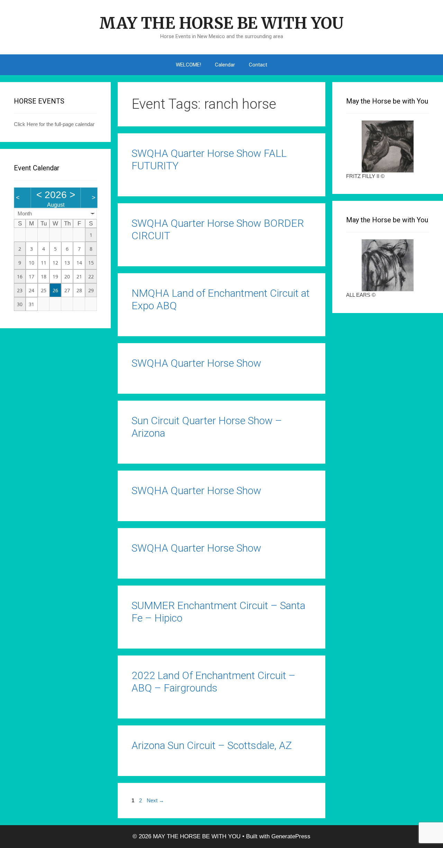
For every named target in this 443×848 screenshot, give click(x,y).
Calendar (225, 65)
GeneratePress (290, 836)
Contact (258, 65)
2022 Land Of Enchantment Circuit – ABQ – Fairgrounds (214, 681)
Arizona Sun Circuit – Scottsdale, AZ (212, 745)
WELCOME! (188, 65)
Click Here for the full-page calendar (54, 124)
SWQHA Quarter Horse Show (196, 363)
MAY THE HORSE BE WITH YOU (221, 23)
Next (155, 800)
